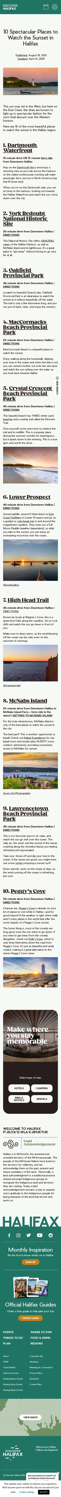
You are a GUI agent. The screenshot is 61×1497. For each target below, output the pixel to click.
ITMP (5, 1361)
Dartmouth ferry (26, 167)
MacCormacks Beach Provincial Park (25, 327)
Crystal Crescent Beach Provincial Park (28, 393)
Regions (36, 1343)
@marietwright (12, 685)
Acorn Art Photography (16, 793)
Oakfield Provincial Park (23, 273)
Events (8, 1332)
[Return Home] (10, 7)
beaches (8, 419)
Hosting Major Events (13, 1390)
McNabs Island (28, 701)
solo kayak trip (25, 521)
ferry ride (46, 157)
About (6, 1356)
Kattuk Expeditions (34, 737)
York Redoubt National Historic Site (25, 218)
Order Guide (30, 1318)
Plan (6, 1343)
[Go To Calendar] (45, 7)
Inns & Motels (19, 1098)
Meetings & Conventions (41, 1367)
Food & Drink (40, 1337)
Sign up (31, 1262)
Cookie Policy (36, 1384)
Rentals (42, 1098)
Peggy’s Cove (28, 891)
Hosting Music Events (13, 1378)
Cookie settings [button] (26, 1492)
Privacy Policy (36, 1373)
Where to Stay (41, 1332)
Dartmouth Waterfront (20, 148)
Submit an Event (10, 1373)
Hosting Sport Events (12, 1384)
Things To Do (13, 1337)
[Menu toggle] (55, 7)
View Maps (30, 1417)
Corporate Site (36, 1356)
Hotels (19, 1088)
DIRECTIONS (11, 611)
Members (34, 1361)
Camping (42, 1088)
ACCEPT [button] (44, 1492)
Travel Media (9, 1367)
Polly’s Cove (36, 938)
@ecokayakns (11, 584)
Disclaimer (34, 1378)
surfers (19, 862)
